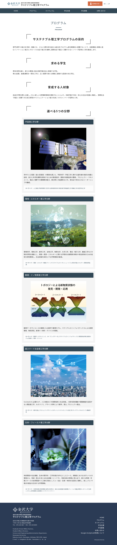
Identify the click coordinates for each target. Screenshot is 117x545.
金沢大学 (13, 4)
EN (104, 4)
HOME (16, 11)
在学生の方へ (95, 3)
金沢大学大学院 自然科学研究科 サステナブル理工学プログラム (35, 4)
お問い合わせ (101, 11)
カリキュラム (50, 11)
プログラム (33, 11)
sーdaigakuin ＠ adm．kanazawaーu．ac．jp (32, 539)
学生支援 (67, 11)
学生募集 (84, 11)
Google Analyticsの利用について (92, 533)
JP (109, 4)
